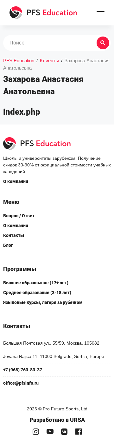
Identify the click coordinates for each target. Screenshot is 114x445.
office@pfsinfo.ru (21, 383)
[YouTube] (50, 431)
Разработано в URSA (57, 419)
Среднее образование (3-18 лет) (37, 292)
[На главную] (44, 12)
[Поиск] (103, 43)
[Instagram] (35, 431)
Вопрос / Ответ (19, 215)
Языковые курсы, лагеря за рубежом (43, 302)
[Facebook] (78, 431)
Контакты (13, 235)
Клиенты (49, 60)
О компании (15, 181)
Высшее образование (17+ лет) (35, 282)
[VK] (64, 431)
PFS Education (18, 60)
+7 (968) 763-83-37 (22, 369)
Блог (8, 245)
